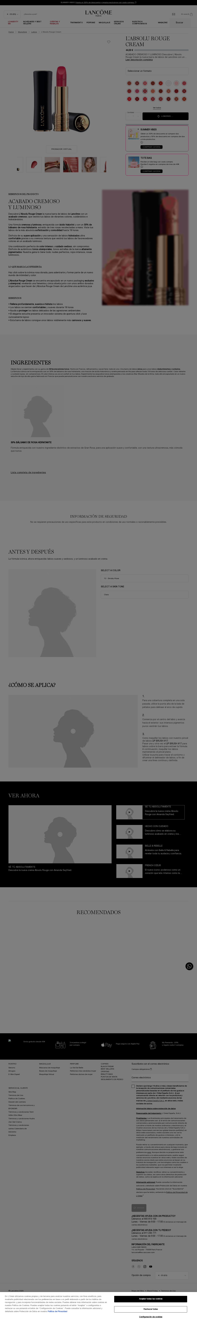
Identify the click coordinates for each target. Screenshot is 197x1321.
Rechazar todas (151, 1309)
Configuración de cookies (150, 1317)
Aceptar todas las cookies (150, 1299)
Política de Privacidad (57, 1312)
